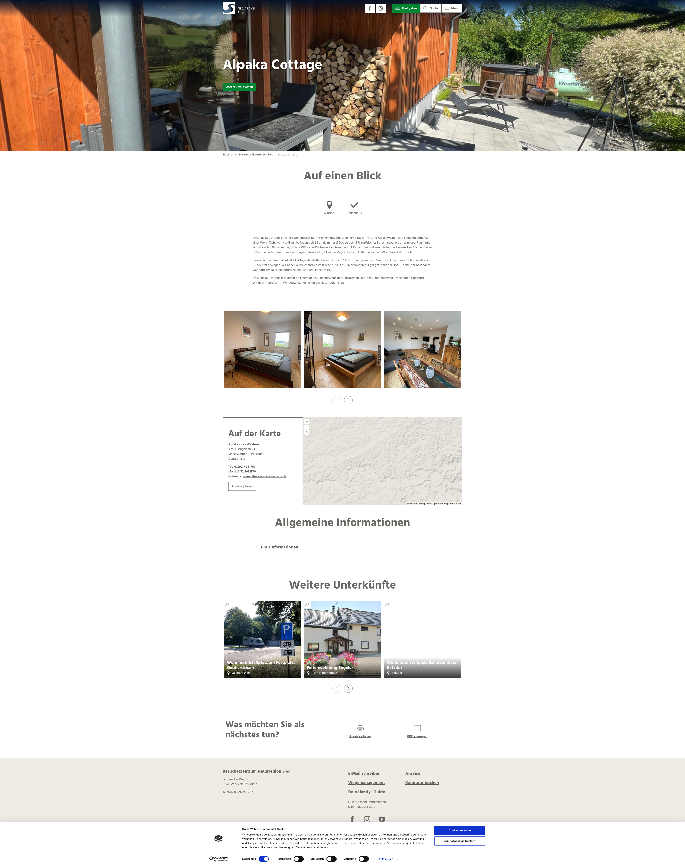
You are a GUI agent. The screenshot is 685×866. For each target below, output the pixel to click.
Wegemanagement (366, 783)
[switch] (299, 859)
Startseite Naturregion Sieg (256, 154)
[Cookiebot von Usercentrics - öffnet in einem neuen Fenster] (218, 859)
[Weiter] (348, 400)
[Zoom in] (306, 421)
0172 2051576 (246, 471)
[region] (382, 461)
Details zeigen (384, 858)
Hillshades (412, 503)
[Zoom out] (306, 427)
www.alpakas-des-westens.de (264, 476)
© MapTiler (424, 503)
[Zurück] (336, 400)
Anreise (412, 773)
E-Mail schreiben (364, 773)
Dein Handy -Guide (366, 792)
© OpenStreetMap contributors (445, 503)
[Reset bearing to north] (306, 432)
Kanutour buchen (422, 783)
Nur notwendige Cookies (459, 840)
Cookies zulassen (460, 830)
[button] (370, 8)
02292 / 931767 (244, 466)
